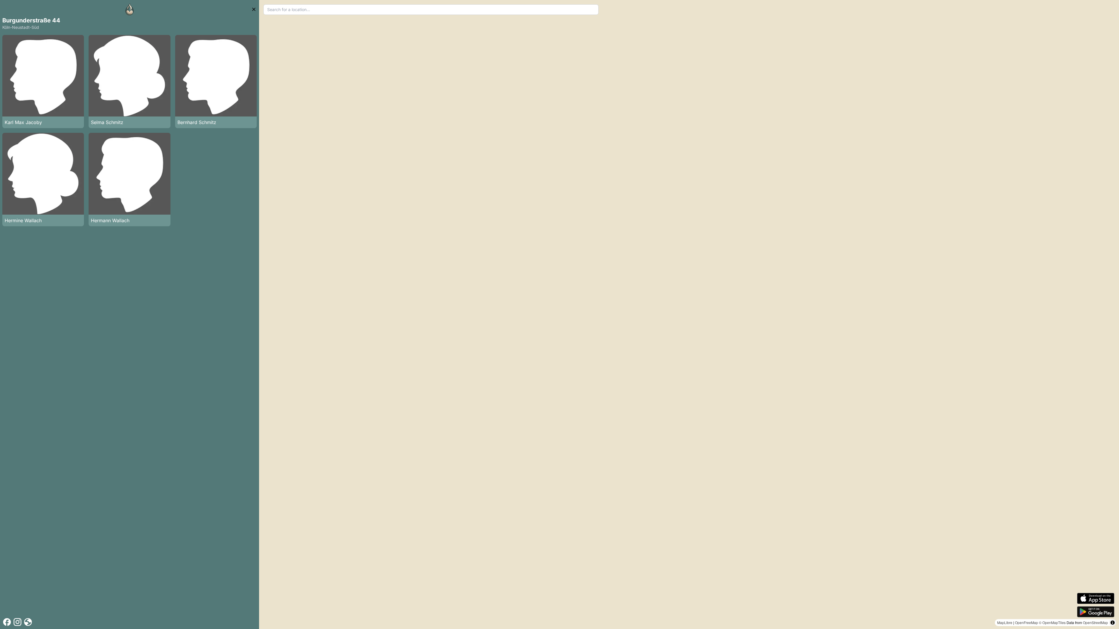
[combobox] (431, 10)
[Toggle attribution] (1112, 622)
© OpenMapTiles (1052, 622)
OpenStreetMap (1095, 622)
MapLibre (1004, 622)
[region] (689, 314)
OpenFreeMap (1026, 622)
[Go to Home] (130, 9)
